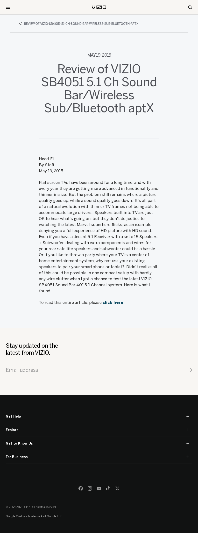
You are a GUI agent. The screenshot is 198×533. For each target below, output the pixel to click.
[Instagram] (90, 488)
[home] (99, 7)
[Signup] (189, 370)
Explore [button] (12, 430)
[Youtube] (99, 488)
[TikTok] (108, 488)
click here (113, 302)
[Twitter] (117, 488)
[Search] (190, 7)
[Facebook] (80, 488)
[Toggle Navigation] (8, 7)
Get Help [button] (13, 416)
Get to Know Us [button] (19, 443)
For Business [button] (17, 457)
